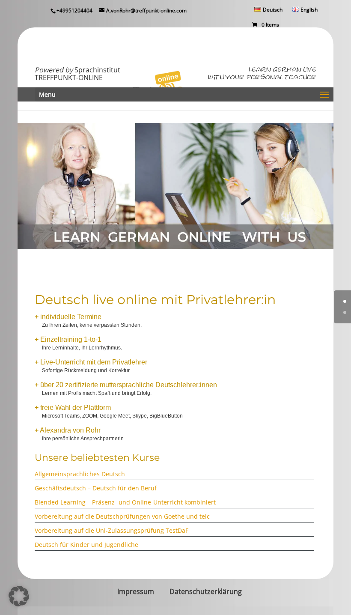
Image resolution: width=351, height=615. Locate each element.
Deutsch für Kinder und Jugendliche (86, 544)
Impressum (135, 591)
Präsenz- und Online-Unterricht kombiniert (154, 502)
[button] (19, 596)
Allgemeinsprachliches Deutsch (80, 474)
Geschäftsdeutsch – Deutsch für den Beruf (96, 488)
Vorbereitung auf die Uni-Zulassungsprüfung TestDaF (111, 530)
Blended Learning (61, 502)
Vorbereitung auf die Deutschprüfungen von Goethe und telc (122, 516)
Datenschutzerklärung (206, 591)
